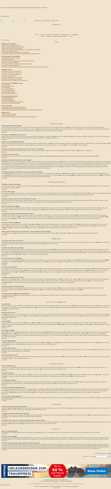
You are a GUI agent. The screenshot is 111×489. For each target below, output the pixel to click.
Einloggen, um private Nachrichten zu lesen (57, 36)
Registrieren (75, 34)
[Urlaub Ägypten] (2, 16)
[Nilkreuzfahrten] (7, 16)
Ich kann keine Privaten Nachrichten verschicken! (13, 107)
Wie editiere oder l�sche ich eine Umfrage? (12, 77)
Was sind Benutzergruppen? (8, 100)
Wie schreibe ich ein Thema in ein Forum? (12, 71)
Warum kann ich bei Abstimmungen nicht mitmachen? (14, 80)
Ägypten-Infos (38, 20)
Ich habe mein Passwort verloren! (10, 51)
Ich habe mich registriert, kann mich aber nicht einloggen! (15, 52)
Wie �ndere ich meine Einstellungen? (11, 58)
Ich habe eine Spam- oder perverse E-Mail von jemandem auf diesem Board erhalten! (22, 109)
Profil (43, 36)
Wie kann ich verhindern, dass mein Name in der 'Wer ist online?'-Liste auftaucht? (21, 49)
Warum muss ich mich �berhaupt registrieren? (13, 46)
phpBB (52, 479)
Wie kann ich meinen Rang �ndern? (10, 65)
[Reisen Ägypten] (3, 16)
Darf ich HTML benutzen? (8, 86)
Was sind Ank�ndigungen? (8, 90)
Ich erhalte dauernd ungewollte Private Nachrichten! (14, 108)
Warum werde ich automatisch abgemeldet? (12, 48)
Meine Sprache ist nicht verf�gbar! (10, 62)
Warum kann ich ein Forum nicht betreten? (12, 79)
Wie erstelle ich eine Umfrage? (9, 76)
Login (71, 36)
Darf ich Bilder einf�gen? (8, 89)
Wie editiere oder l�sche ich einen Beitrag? (12, 72)
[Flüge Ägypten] (4, 16)
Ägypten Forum (5, 40)
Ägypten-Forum (55, 20)
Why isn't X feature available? (9, 115)
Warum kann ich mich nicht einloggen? (11, 45)
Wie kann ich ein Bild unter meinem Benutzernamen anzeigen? (17, 63)
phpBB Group (41, 432)
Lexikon (43, 34)
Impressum (68, 486)
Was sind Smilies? (6, 87)
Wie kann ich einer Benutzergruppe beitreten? (12, 101)
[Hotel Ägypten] (6, 16)
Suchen (49, 34)
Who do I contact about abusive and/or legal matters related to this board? (19, 116)
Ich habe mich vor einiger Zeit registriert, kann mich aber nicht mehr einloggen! (20, 53)
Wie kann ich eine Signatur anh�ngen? (11, 74)
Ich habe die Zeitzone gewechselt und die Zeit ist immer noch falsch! (18, 60)
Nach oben (4, 132)
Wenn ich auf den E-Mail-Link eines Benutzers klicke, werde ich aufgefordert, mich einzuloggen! (25, 66)
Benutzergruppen (66, 34)
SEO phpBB (69, 481)
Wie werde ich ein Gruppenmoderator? (11, 103)
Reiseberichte (46, 20)
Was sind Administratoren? (8, 97)
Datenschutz (75, 486)
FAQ (37, 34)
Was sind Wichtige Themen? (8, 92)
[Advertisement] (56, 30)
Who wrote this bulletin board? (9, 114)
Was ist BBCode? (6, 84)
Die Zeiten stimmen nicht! (8, 59)
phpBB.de (56, 481)
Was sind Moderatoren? (7, 99)
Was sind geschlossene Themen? (9, 93)
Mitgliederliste (56, 34)
